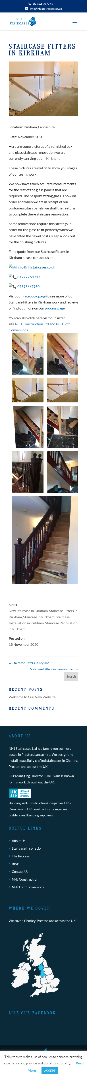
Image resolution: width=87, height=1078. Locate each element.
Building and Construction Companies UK (39, 803)
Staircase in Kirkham (38, 617)
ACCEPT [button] (50, 1070)
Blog (15, 864)
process (51, 308)
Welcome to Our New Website (32, 697)
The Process (21, 856)
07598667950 (28, 286)
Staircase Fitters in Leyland (29, 663)
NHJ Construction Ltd (32, 324)
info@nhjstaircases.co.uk (36, 267)
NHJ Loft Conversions (28, 887)
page (61, 308)
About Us (18, 841)
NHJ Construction (25, 879)
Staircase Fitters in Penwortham (54, 669)
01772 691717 (28, 277)
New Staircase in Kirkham (28, 611)
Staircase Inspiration (27, 848)
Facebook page (34, 296)
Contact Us (20, 871)
